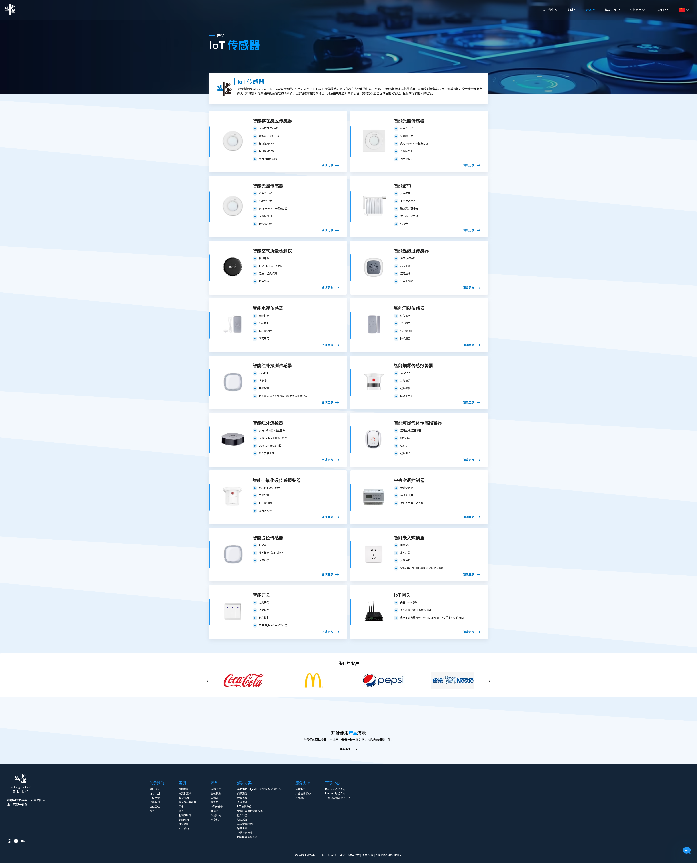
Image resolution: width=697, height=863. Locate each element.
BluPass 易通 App (335, 789)
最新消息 (155, 789)
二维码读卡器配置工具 (338, 797)
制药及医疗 (185, 815)
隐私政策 (354, 855)
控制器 (215, 802)
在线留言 (300, 797)
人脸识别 (242, 802)
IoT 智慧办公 (244, 806)
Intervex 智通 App (335, 793)
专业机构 (184, 828)
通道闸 (215, 810)
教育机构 (184, 797)
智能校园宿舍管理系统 (250, 810)
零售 (181, 806)
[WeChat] (23, 841)
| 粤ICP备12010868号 (387, 855)
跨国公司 (184, 789)
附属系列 (216, 815)
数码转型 (242, 815)
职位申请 (155, 797)
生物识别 (216, 793)
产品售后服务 (303, 793)
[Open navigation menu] (691, 9)
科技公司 (184, 824)
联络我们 (155, 802)
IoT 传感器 (217, 806)
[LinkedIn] (16, 841)
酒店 (181, 810)
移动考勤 (242, 828)
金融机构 (184, 819)
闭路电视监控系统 (247, 837)
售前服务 (300, 789)
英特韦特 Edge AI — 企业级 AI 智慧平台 (259, 789)
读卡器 (215, 797)
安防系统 (216, 789)
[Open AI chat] (687, 851)
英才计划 (155, 793)
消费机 (215, 819)
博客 (152, 810)
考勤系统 (242, 797)
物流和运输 (185, 793)
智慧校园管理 (244, 832)
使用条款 (367, 855)
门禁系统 (242, 793)
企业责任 (155, 806)
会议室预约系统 (246, 824)
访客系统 (242, 819)
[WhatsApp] (9, 841)
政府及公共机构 (187, 802)
